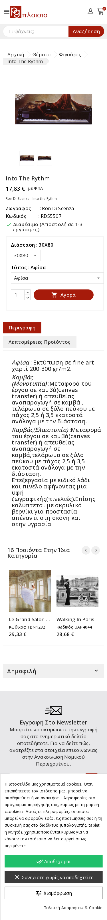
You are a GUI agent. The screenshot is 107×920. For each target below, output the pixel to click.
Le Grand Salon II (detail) (29, 619)
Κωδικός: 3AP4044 (74, 627)
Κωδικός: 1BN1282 (27, 627)
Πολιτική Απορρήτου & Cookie (72, 907)
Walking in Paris (75, 619)
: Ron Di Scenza (57, 208)
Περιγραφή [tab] (22, 327)
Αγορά (63, 294)
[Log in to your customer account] (90, 10)
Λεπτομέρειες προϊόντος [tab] (40, 342)
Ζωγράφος (18, 208)
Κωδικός (16, 216)
